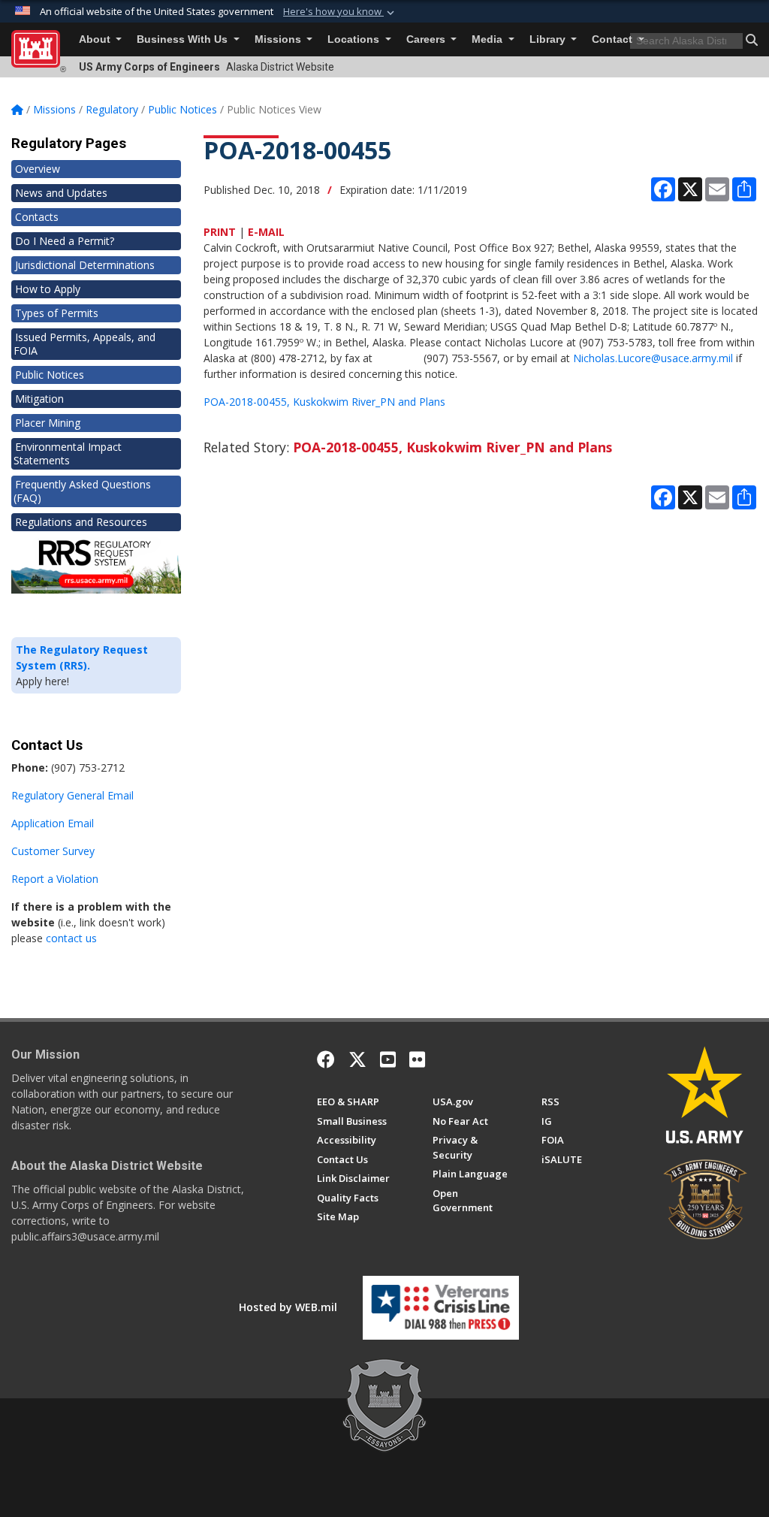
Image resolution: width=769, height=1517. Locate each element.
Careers (427, 39)
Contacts (37, 217)
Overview (37, 169)
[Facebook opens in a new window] (326, 1059)
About (96, 39)
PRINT (220, 232)
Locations (354, 39)
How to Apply (47, 289)
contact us (71, 938)
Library (548, 39)
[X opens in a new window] (357, 1059)
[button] (340, 12)
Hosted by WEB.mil (288, 1307)
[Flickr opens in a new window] (417, 1059)
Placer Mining (47, 423)
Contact (613, 39)
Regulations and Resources (81, 522)
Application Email (52, 823)
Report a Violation (54, 879)
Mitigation (39, 398)
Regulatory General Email (72, 795)
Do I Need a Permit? (64, 241)
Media (488, 39)
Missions (279, 39)
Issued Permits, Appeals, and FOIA (84, 344)
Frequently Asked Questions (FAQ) (82, 491)
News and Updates (61, 193)
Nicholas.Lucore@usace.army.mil (653, 358)
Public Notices (49, 374)
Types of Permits (56, 313)
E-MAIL (266, 232)
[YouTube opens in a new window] (388, 1059)
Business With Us (184, 39)
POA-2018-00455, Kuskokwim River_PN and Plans (324, 401)
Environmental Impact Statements (68, 453)
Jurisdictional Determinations (85, 265)
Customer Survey (53, 851)
